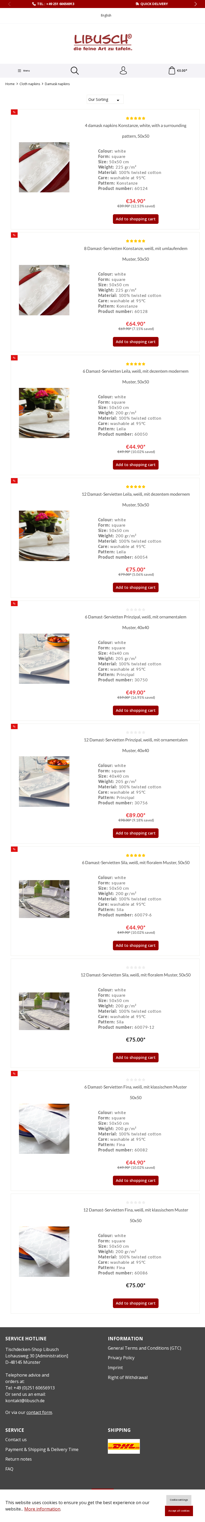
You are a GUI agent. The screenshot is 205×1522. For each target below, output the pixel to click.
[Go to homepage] (102, 43)
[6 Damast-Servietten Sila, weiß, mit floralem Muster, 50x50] (44, 899)
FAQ (9, 1469)
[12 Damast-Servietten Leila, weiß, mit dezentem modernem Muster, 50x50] (44, 536)
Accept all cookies (179, 1510)
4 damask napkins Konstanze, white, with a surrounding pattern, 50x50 (135, 130)
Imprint (115, 1367)
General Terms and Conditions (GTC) (144, 1348)
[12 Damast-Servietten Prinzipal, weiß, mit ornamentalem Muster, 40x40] (44, 782)
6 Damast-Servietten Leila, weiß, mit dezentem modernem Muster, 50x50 (135, 376)
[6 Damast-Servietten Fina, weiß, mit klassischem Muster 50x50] (44, 1129)
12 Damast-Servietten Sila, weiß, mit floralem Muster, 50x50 (136, 974)
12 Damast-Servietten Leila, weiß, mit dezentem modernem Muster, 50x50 (136, 499)
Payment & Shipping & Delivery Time (41, 1449)
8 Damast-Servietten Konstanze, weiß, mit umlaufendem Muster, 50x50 (135, 253)
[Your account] (123, 70)
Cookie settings (179, 1499)
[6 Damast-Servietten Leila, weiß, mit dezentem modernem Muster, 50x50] (44, 413)
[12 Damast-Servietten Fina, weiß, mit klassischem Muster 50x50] (44, 1252)
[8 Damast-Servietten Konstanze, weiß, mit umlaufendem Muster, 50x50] (44, 290)
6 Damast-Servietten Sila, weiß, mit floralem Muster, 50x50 (136, 862)
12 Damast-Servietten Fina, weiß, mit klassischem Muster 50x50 (135, 1215)
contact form (39, 1412)
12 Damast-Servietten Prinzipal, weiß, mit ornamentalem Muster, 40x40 (136, 745)
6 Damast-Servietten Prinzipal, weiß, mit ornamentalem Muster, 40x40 (135, 622)
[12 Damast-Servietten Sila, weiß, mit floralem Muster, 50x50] (44, 1011)
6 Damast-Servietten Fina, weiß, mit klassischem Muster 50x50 (135, 1092)
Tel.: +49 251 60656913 (55, 3)
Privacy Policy (121, 1358)
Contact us (16, 1439)
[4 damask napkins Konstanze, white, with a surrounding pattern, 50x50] (44, 167)
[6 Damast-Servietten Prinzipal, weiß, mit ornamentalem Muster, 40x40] (44, 659)
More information (42, 1509)
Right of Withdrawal (128, 1377)
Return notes (18, 1459)
